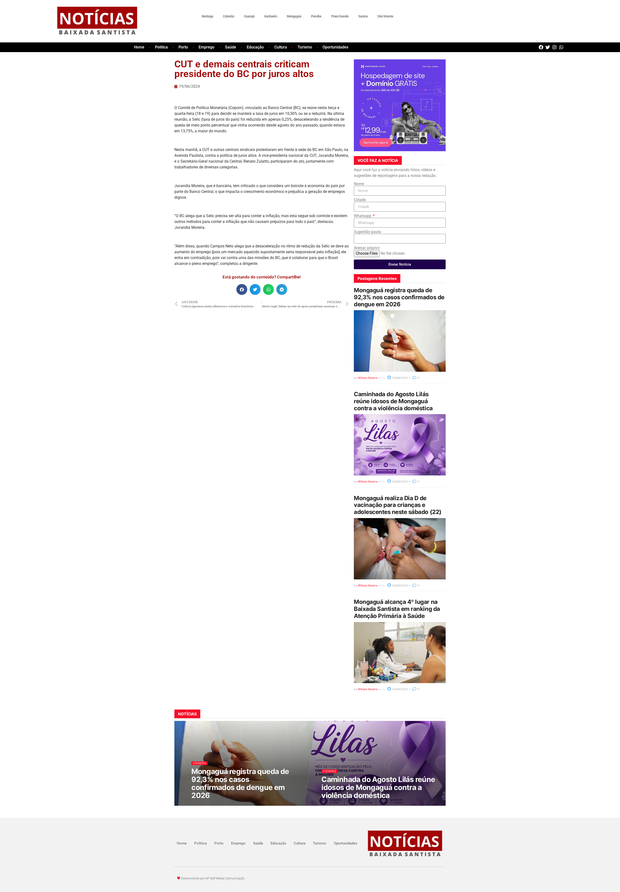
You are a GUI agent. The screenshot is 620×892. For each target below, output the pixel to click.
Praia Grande (340, 16)
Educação (255, 47)
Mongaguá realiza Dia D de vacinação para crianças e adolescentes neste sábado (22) (398, 505)
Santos (363, 16)
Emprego (206, 47)
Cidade (360, 200)
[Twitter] (547, 47)
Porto (183, 47)
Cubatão (228, 16)
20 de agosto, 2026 (208, 804)
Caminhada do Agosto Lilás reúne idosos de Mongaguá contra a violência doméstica (393, 401)
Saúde (230, 47)
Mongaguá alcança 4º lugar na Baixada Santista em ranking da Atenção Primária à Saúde (397, 608)
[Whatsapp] (561, 47)
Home (139, 47)
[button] (241, 289)
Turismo (305, 47)
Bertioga (207, 16)
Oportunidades (335, 47)
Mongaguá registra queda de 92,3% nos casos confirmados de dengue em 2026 (399, 297)
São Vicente (385, 16)
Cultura (280, 47)
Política (161, 47)
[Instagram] (554, 47)
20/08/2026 (399, 377)
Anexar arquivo (367, 248)
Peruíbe (316, 16)
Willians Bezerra (368, 377)
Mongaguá (294, 16)
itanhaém (270, 16)
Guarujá (249, 16)
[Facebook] (541, 47)
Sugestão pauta (367, 232)
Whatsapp (363, 216)
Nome (359, 184)
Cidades (199, 763)
